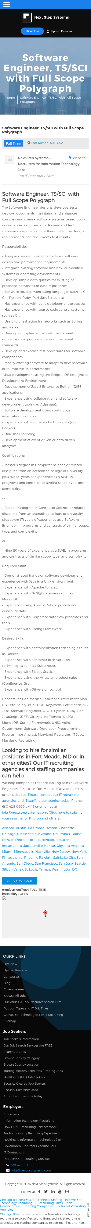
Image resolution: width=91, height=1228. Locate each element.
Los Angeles (74, 845)
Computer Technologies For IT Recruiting (33, 1014)
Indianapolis (12, 845)
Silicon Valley (12, 869)
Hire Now (32, 31)
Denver (8, 840)
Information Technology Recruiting (29, 1120)
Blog (7, 983)
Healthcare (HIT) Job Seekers (24, 1077)
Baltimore (36, 828)
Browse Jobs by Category (22, 1058)
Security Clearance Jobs (21, 1090)
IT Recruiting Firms (49, 1203)
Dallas (76, 834)
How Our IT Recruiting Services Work (30, 1127)
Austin (21, 828)
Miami (7, 851)
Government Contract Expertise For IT (31, 1146)
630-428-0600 (21, 1165)
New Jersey (60, 851)
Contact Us (11, 976)
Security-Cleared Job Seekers (25, 1083)
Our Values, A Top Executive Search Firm (33, 1002)
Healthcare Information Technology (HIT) (33, 1139)
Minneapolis (24, 851)
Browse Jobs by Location (21, 1064)
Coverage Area (14, 989)
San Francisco (46, 863)
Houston (62, 840)
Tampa (44, 869)
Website (79, 158)
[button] (45, 914)
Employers (11, 1114)
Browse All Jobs (15, 995)
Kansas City (53, 845)
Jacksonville (33, 845)
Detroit (21, 840)
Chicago (8, 834)
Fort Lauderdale (41, 840)
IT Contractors (14, 1152)
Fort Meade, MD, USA (47, 143)
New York (79, 851)
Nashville (42, 851)
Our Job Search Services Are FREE (28, 1045)
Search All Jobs (15, 1052)
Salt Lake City (64, 857)
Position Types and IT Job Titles (26, 1008)
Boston (51, 828)
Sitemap (10, 1021)
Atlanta (8, 828)
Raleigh (45, 857)
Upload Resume (61, 31)
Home (10, 97)
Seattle (80, 863)
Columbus (61, 834)
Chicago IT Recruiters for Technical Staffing (31, 1200)
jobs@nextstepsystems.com (24, 812)
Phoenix (30, 857)
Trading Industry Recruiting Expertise (30, 1133)
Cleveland (43, 834)
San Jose (66, 863)
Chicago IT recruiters (15, 1214)
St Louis (31, 869)
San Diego (25, 863)
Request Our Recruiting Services (27, 1158)
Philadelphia (12, 857)
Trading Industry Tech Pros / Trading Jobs (33, 1071)
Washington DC (64, 869)
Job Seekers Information (21, 1039)
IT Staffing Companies (37, 1206)
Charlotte (66, 828)
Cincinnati (25, 834)
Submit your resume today (23, 1096)
